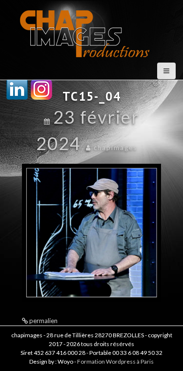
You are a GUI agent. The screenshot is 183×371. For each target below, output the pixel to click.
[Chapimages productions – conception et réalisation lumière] (86, 30)
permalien (43, 321)
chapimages (115, 148)
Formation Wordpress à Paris (115, 361)
